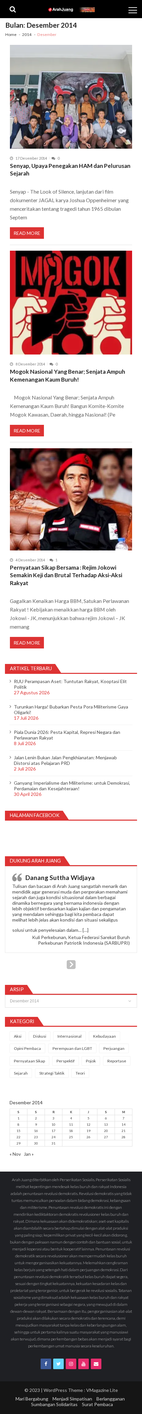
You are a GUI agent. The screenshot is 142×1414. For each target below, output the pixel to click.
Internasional (69, 1036)
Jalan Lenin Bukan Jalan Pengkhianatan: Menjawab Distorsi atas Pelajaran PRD (65, 760)
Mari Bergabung (32, 1398)
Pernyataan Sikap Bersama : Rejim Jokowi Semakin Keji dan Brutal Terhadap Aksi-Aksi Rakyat (66, 575)
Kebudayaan (104, 1036)
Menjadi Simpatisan (72, 1398)
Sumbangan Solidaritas (54, 1404)
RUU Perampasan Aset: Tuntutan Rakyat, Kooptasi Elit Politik (70, 684)
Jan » (29, 1154)
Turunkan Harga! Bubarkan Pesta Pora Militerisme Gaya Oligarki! (71, 709)
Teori (80, 1073)
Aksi (17, 1036)
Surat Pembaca (97, 1404)
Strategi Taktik (51, 1073)
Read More (27, 233)
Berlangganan (110, 1398)
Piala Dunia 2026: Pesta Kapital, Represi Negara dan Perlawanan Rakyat (67, 734)
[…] (86, 930)
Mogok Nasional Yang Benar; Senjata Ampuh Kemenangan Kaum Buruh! (67, 375)
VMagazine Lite (102, 1390)
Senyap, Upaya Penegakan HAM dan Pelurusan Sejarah (70, 169)
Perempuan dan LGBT (72, 1048)
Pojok (91, 1060)
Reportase (116, 1060)
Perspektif (65, 1060)
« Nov (15, 1154)
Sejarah (21, 1073)
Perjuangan (113, 1048)
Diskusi (39, 1036)
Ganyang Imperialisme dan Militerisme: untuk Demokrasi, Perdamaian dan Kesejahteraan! (72, 785)
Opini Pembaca (27, 1048)
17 (53, 1131)
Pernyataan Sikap (29, 1060)
